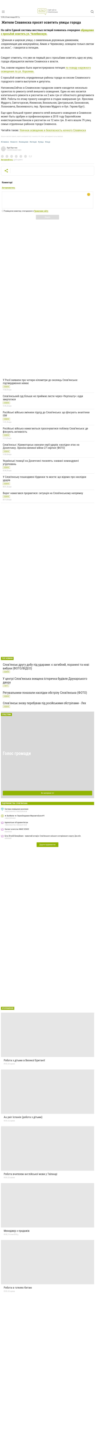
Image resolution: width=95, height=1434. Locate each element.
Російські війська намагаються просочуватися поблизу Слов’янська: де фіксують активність (45, 430)
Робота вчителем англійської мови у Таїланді (30, 1174)
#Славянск (5, 142)
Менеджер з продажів (16, 1230)
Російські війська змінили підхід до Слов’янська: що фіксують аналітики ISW (46, 414)
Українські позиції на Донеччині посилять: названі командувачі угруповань (41, 462)
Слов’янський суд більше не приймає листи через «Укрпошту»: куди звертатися (43, 398)
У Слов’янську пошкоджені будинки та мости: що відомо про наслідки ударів (44, 478)
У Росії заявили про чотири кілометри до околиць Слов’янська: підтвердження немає (40, 381)
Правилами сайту (41, 211)
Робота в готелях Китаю (18, 1287)
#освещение (23, 142)
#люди (47, 142)
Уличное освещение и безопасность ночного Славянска (53, 130)
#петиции (33, 142)
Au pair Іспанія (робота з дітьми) (23, 1117)
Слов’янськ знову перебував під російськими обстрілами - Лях (44, 703)
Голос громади (17, 753)
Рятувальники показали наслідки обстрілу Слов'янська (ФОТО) (45, 693)
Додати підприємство (47, 845)
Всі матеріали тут (47, 793)
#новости (13, 142)
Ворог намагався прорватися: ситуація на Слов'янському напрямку (43, 493)
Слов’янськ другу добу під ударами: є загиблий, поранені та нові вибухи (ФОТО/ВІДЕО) (46, 666)
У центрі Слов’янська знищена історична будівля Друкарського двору (45, 680)
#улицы (41, 142)
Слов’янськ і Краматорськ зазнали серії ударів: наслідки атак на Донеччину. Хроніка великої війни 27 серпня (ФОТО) (41, 446)
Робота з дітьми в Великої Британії (24, 1060)
